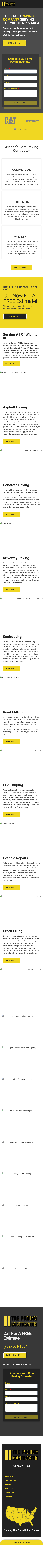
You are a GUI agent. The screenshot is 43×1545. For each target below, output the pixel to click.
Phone (6, 82)
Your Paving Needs (11, 89)
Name (6, 68)
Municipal (9, 1484)
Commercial (10, 1480)
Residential (10, 1476)
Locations (9, 1492)
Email (6, 75)
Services (9, 1488)
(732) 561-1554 (15, 1346)
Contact (8, 1496)
